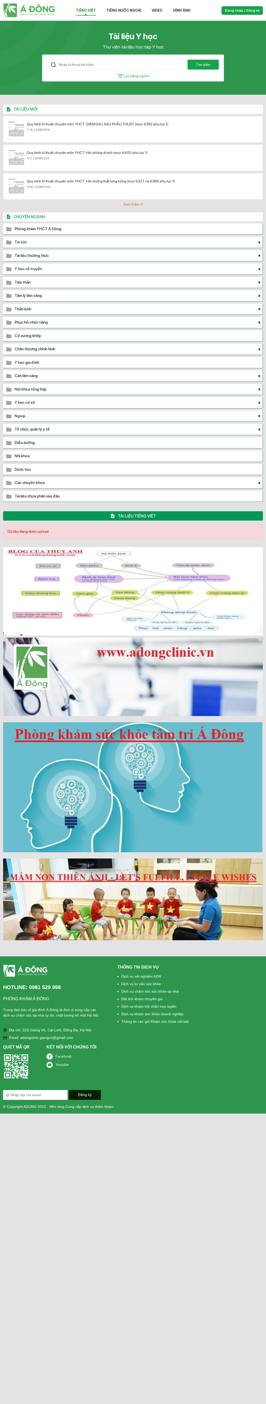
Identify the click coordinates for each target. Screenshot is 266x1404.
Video (157, 10)
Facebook (63, 1056)
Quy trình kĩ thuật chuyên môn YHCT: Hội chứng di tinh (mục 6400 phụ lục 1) (87, 153)
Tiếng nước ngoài (123, 10)
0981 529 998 (45, 987)
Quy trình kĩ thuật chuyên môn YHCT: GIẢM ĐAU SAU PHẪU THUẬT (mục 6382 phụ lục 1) (97, 124)
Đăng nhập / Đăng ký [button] (242, 10)
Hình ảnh (181, 10)
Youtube (62, 1064)
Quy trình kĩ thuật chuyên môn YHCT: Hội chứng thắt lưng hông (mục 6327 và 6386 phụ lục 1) (101, 181)
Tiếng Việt (86, 10)
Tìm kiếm (203, 65)
